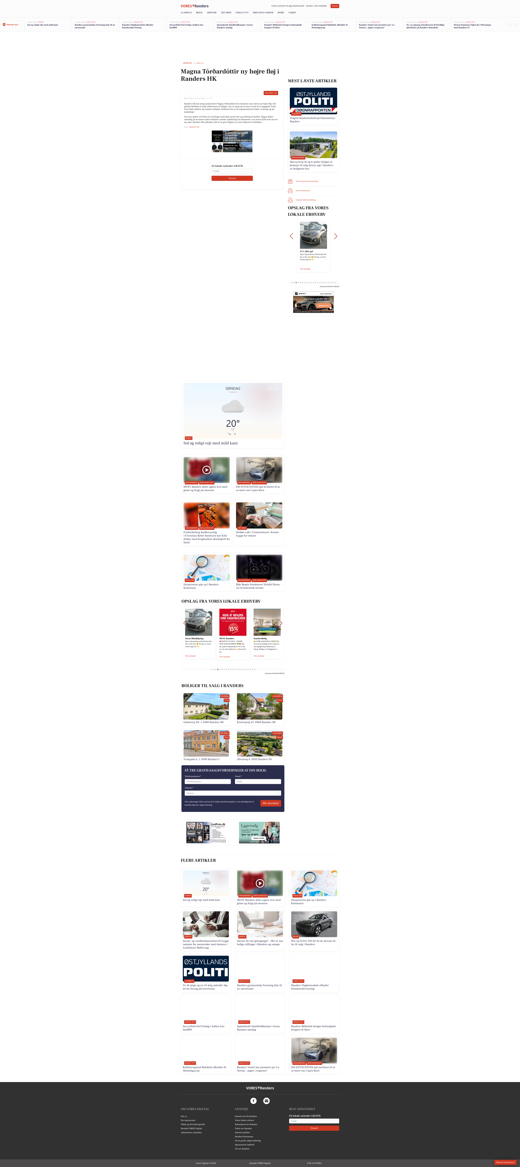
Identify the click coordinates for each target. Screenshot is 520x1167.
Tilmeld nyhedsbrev (505, 1162)
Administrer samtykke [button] (191, 1132)
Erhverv (212, 12)
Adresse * (189, 787)
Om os (184, 1116)
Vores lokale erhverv (244, 1120)
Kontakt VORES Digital (191, 1128)
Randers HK (194, 127)
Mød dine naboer (263, 12)
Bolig (199, 12)
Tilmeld (335, 6)
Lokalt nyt (241, 12)
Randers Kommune (244, 1136)
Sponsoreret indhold (244, 1144)
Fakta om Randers (243, 1128)
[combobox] (186, 793)
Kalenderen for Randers (246, 1124)
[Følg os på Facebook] (253, 1101)
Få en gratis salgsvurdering (248, 1140)
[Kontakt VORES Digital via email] (266, 1101)
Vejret (292, 12)
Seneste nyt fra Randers (246, 1116)
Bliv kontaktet (271, 803)
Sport (281, 12)
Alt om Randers (242, 1148)
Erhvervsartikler (242, 1132)
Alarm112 (186, 12)
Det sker (226, 12)
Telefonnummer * (193, 776)
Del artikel (269, 93)
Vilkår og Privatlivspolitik (193, 1124)
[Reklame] (232, 141)
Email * (238, 776)
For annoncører (188, 1120)
